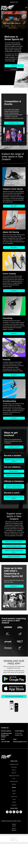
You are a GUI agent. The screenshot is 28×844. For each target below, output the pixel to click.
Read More (7, 25)
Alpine (14, 793)
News (14, 778)
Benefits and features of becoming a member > (14, 460)
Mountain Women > (14, 471)
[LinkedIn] (14, 812)
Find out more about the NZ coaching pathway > (14, 497)
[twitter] (20, 812)
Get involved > (14, 69)
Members (14, 838)
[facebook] (7, 812)
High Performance (14, 781)
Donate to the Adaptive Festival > (14, 546)
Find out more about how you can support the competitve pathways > (14, 486)
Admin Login (15, 840)
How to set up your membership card (14, 696)
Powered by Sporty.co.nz (14, 837)
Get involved (14, 767)
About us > (14, 65)
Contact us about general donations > (14, 541)
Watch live (14, 772)
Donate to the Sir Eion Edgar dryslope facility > (14, 551)
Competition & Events (14, 764)
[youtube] (17, 812)
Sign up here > (13, 586)
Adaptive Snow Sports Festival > (14, 475)
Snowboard (14, 805)
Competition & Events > (14, 123)
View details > (14, 206)
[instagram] (10, 812)
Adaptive (14, 790)
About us (14, 770)
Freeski (14, 799)
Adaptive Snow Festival (14, 775)
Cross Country (14, 796)
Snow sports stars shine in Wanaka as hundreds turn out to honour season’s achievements (13, 23)
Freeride (14, 802)
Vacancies (14, 784)
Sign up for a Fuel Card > (14, 556)
